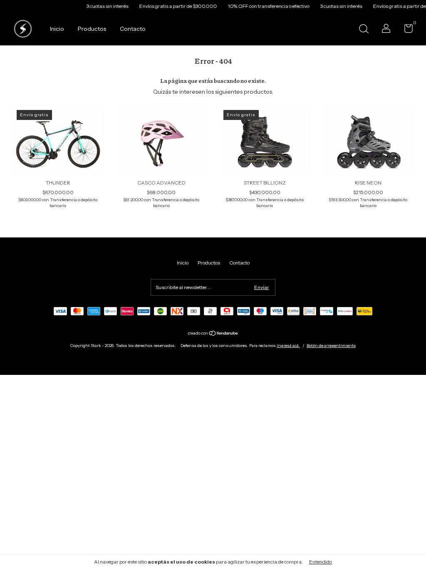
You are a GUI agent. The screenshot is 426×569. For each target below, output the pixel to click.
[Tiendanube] (213, 334)
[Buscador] (363, 29)
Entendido (320, 562)
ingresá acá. (288, 345)
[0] (405, 30)
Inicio (57, 28)
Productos (92, 28)
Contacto (133, 28)
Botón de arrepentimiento (331, 345)
